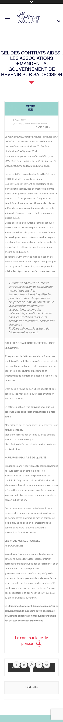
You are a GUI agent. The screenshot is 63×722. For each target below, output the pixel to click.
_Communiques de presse (35, 123)
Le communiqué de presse (31, 640)
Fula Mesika (32, 686)
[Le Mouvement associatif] (29, 19)
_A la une (17, 123)
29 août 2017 (19, 120)
